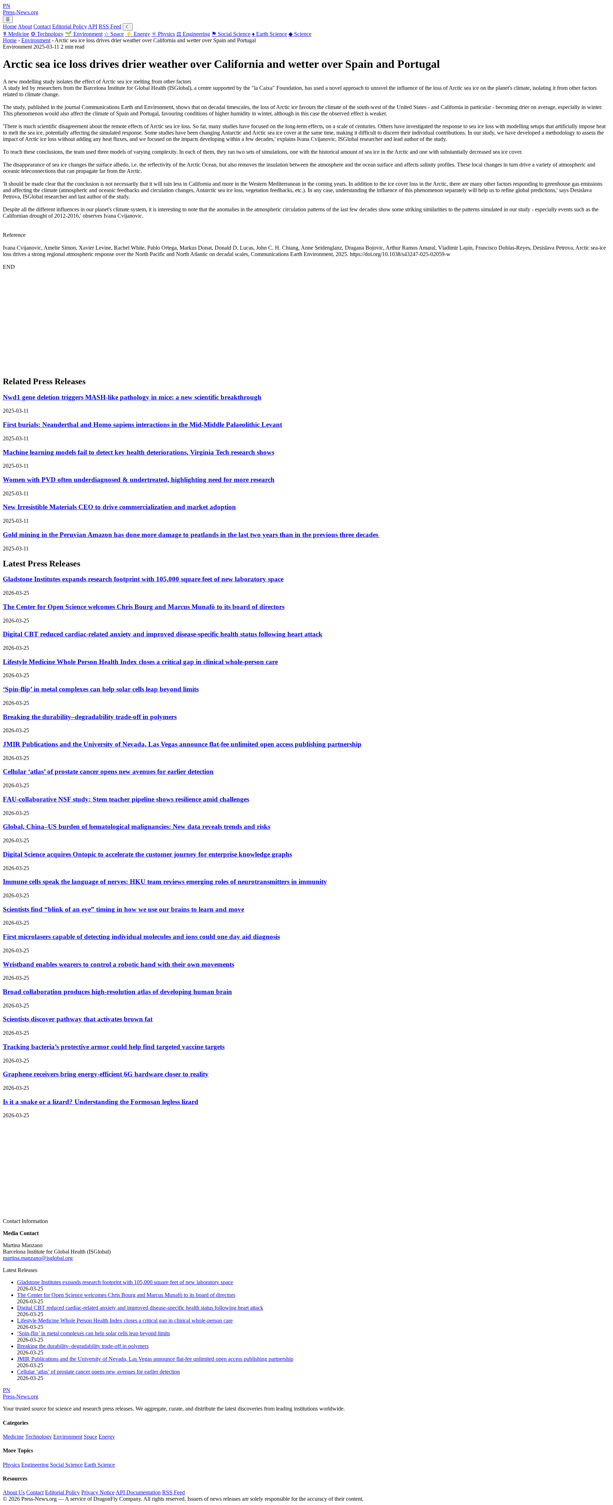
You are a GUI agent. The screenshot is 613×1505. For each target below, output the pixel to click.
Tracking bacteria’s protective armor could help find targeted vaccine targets (114, 1046)
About (25, 26)
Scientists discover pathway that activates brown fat (78, 1019)
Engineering (193, 34)
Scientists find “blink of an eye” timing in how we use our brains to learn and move (123, 909)
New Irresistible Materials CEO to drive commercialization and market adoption (119, 507)
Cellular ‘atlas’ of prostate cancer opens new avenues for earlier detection (108, 771)
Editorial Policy (69, 26)
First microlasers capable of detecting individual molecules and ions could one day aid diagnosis (141, 936)
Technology (47, 34)
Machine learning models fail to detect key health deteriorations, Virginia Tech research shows (138, 452)
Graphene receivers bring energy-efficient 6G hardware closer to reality (106, 1074)
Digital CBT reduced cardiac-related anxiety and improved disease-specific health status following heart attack (162, 634)
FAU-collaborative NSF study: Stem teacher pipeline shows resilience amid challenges (126, 799)
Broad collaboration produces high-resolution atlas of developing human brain (117, 991)
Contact (42, 26)
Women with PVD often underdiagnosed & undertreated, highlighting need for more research (139, 479)
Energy (137, 34)
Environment (84, 34)
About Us (14, 1492)
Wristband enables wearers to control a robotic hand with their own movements (118, 964)
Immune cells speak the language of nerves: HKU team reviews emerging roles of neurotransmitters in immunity (165, 881)
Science (299, 34)
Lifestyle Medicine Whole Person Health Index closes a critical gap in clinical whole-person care (140, 661)
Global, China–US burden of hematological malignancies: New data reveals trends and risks (136, 826)
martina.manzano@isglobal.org (38, 1258)
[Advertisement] (216, 320)
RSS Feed (110, 26)
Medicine (16, 34)
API (92, 26)
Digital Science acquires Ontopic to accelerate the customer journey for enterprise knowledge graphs (147, 854)
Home (10, 26)
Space (114, 34)
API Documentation (138, 1492)
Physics (163, 34)
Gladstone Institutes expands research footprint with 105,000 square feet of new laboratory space (143, 579)
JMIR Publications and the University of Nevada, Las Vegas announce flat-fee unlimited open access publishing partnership (182, 744)
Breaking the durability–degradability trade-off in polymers (90, 717)
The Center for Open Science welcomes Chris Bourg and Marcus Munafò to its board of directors (144, 606)
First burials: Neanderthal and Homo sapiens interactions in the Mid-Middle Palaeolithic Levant (142, 424)
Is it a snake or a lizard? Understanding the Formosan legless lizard (100, 1101)
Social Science (230, 34)
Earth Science (269, 34)
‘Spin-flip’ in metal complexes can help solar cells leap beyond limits (101, 689)
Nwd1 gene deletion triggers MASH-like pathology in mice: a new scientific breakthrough (132, 397)
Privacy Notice (98, 1492)
